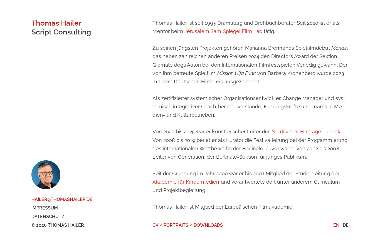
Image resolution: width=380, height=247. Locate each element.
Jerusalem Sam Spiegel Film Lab (223, 31)
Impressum (44, 208)
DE (346, 225)
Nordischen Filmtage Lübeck (306, 131)
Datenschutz (47, 216)
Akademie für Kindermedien (185, 182)
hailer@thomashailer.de (61, 199)
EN (336, 225)
